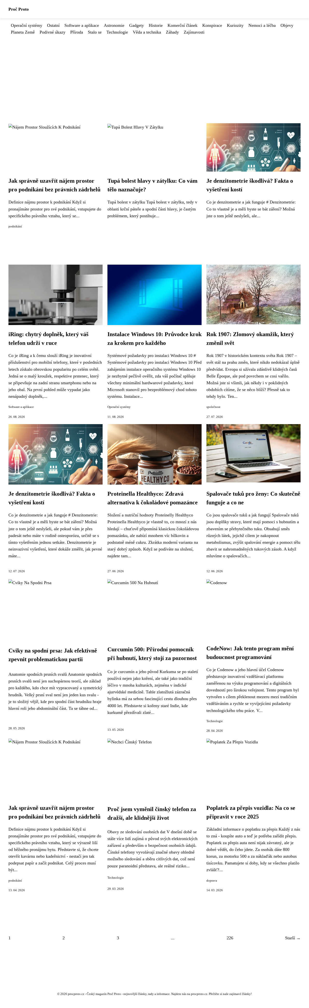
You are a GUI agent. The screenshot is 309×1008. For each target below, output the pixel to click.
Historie (156, 25)
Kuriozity (235, 25)
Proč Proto (18, 9)
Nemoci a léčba (262, 25)
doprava (211, 880)
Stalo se (95, 32)
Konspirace (212, 25)
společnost (213, 407)
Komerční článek (182, 25)
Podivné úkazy (52, 32)
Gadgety (136, 25)
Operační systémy (26, 25)
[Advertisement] (154, 72)
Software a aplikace (81, 25)
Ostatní (53, 25)
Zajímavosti (194, 32)
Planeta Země (23, 32)
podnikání (15, 226)
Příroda (76, 32)
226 (230, 937)
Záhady (172, 32)
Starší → (293, 937)
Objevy (287, 25)
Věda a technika (147, 32)
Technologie (117, 32)
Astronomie (114, 25)
